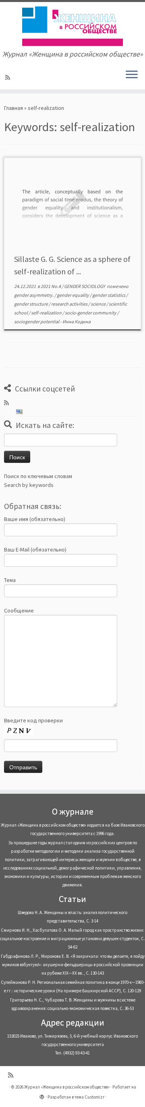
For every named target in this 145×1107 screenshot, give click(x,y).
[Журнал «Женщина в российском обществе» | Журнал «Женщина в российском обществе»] (72, 26)
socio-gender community (91, 313)
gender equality (73, 295)
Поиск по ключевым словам (38, 476)
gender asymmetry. (34, 295)
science (98, 304)
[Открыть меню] (132, 75)
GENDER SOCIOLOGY (85, 286)
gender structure (31, 304)
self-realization (46, 313)
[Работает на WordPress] (42, 1095)
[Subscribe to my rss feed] (8, 77)
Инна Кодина (76, 321)
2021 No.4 (51, 286)
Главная (13, 108)
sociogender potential (37, 321)
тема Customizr (89, 1097)
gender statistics (109, 295)
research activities (69, 304)
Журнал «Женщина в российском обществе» (67, 1087)
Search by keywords (29, 485)
